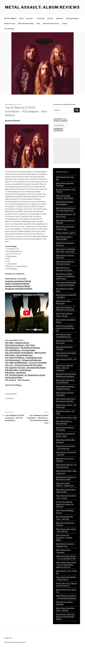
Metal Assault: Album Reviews (42, 7)
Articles (50, 18)
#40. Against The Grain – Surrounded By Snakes (25, 368)
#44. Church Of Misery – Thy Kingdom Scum (23, 358)
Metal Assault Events (51, 23)
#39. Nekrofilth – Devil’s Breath (18, 370)
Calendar (59, 18)
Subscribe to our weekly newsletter (60, 120)
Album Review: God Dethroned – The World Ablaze (64, 537)
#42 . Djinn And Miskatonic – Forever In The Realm (26, 363)
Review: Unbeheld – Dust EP (65, 233)
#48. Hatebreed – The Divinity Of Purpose (22, 348)
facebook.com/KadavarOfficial (18, 281)
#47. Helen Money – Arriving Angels (20, 350)
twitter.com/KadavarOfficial (17, 284)
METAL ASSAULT (10, 18)
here (19, 385)
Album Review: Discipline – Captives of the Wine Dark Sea (65, 328)
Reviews (29, 18)
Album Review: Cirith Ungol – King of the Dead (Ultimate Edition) (65, 616)
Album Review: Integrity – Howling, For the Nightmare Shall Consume (65, 276)
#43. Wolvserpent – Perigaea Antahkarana (23, 360)
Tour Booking (9, 28)
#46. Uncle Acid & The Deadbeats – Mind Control (25, 353)
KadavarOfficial (23, 286)
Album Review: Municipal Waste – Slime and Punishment (64, 368)
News (21, 18)
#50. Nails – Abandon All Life (17, 343)
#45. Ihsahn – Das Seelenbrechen (19, 355)
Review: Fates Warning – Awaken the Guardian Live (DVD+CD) (65, 504)
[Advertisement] (66, 151)
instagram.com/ (18, 289)
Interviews (40, 18)
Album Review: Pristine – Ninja (66, 417)
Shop (38, 23)
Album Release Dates (26, 23)
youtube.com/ (11, 286)
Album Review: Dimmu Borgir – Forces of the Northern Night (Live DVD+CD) (66, 564)
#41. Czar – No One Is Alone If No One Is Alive (24, 365)
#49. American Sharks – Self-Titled (20, 345)
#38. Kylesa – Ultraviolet (15, 373)
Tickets (64, 23)
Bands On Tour (9, 23)
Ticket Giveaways (72, 18)
